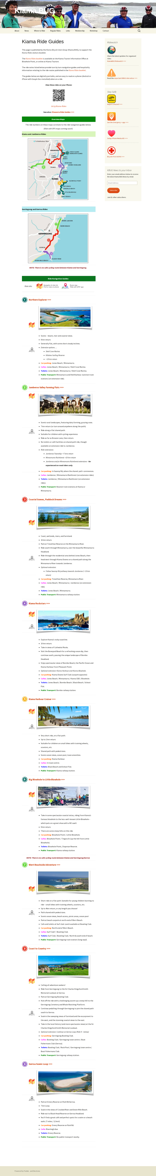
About (17, 31)
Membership (80, 31)
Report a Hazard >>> (114, 104)
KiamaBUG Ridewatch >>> (116, 61)
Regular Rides (55, 31)
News (26, 31)
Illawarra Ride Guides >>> (63, 112)
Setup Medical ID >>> (117, 138)
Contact (106, 31)
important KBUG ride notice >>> (125, 78)
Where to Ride (39, 31)
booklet (34, 58)
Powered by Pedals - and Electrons (27, 1171)
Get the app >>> (117, 122)
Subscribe (113, 190)
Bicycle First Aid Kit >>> (115, 157)
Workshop (94, 31)
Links (68, 31)
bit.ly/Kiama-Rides (58, 106)
